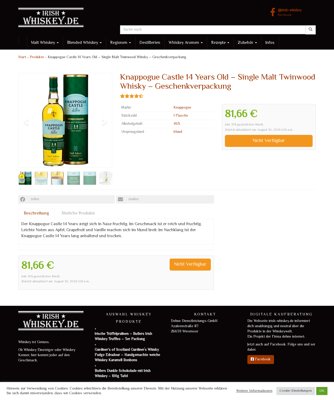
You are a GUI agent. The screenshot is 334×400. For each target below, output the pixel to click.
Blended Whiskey (83, 43)
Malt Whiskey (43, 43)
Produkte (37, 57)
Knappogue (182, 108)
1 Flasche (181, 116)
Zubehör (246, 43)
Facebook (290, 13)
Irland (178, 132)
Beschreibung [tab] (36, 213)
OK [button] (321, 390)
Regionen (119, 43)
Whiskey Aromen (184, 43)
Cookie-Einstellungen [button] (295, 390)
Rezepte (219, 43)
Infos (270, 43)
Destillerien (149, 43)
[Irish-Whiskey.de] (65, 18)
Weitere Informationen (254, 391)
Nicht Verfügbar (269, 141)
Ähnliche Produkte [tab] (78, 213)
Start (22, 57)
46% (177, 124)
